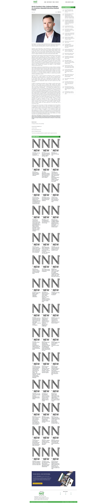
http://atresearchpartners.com (36, 129)
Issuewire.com (48, 48)
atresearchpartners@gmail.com (37, 126)
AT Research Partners (51, 49)
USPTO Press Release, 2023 (55, 95)
